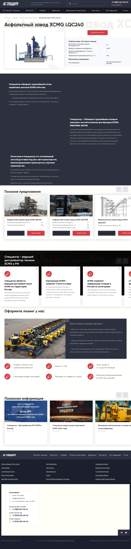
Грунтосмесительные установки (57, 479)
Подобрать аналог (98, 32)
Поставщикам (111, 11)
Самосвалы (5, 468)
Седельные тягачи (8, 471)
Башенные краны (101, 464)
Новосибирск (116, 5)
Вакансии (56, 11)
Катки (48, 475)
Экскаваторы (51, 471)
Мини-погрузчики (7, 475)
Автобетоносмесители (9, 479)
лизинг (15, 233)
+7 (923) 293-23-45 (20, 521)
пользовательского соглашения (63, 540)
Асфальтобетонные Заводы (105, 479)
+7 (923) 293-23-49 (20, 515)
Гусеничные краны (102, 471)
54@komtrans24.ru (18, 498)
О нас (125, 11)
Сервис (42, 11)
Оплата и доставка (78, 455)
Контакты (96, 11)
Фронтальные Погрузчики (10, 464)
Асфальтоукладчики (102, 468)
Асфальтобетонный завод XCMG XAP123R (70, 220)
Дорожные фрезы (101, 475)
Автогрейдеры (51, 464)
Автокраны (50, 468)
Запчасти (29, 11)
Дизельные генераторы (76, 11)
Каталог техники (13, 11)
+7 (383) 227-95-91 (120, 2)
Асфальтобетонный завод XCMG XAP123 (24, 220)
